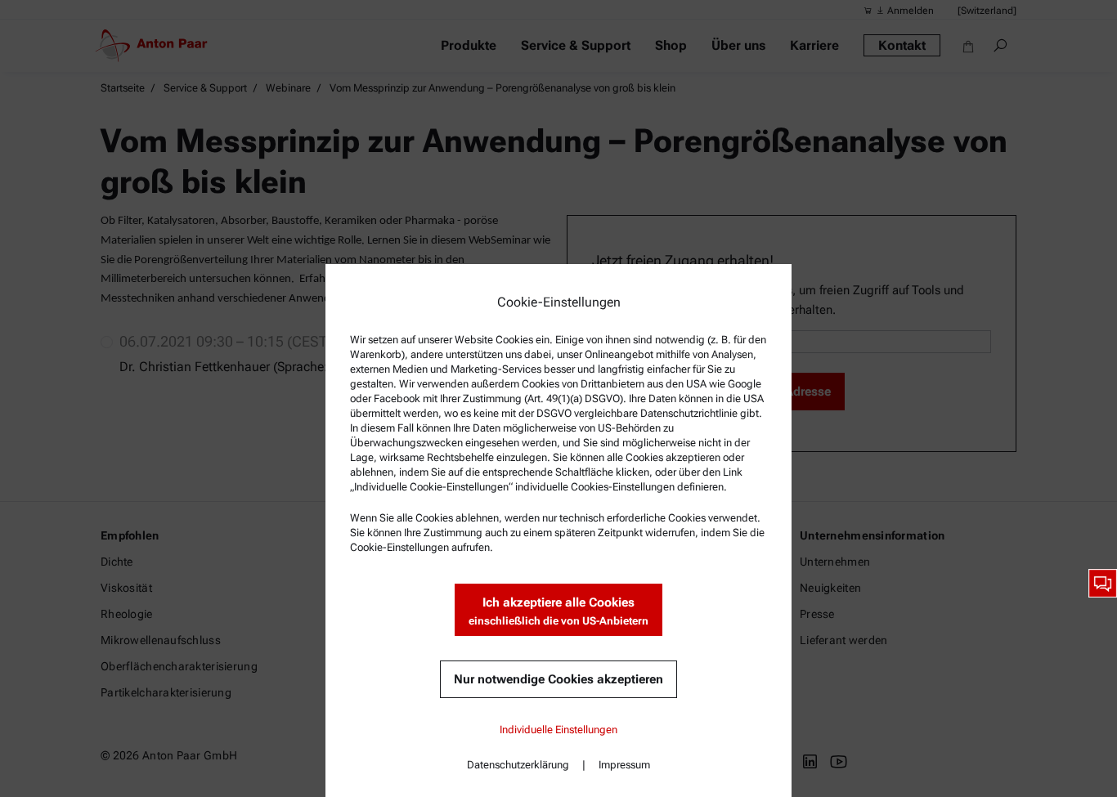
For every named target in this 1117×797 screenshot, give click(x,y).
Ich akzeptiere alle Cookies (558, 611)
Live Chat (1102, 583)
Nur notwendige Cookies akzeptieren (558, 679)
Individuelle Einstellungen (558, 729)
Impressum (624, 765)
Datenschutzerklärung (518, 765)
